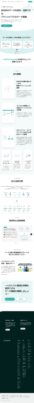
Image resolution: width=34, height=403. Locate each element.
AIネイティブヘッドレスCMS (24, 376)
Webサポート (18, 376)
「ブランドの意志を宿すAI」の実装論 (24, 363)
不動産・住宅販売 (24, 348)
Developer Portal (29, 350)
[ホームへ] (4, 1)
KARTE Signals (18, 350)
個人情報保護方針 (4, 398)
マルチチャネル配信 (18, 372)
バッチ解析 (18, 360)
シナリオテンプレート (18, 368)
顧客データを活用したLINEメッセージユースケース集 (24, 370)
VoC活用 (18, 381)
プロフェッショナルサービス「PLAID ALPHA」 (29, 360)
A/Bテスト (18, 382)
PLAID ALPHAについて (4, 274)
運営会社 (8, 398)
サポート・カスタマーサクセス (29, 344)
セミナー (24, 354)
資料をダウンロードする (10, 299)
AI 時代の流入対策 (24, 357)
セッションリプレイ (18, 364)
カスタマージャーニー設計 (19, 374)
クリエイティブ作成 (19, 366)
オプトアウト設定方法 (12, 395)
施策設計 (18, 370)
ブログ (28, 342)
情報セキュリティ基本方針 (19, 395)
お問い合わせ (21, 299)
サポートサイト (29, 348)
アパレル (24, 342)
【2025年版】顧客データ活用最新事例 (24, 373)
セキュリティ (29, 365)
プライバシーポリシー (25, 395)
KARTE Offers (18, 354)
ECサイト (24, 344)
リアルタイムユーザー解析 (18, 359)
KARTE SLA (29, 366)
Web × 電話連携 (18, 378)
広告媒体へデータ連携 (18, 387)
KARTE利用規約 (3, 395)
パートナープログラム (29, 356)
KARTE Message (18, 346)
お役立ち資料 (24, 367)
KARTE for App (18, 344)
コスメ (23, 343)
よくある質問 (29, 351)
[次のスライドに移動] (31, 234)
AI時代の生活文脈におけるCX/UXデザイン (24, 359)
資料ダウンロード (30, 1)
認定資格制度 (29, 346)
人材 (23, 349)
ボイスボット (18, 380)
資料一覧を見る (23, 328)
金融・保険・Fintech (24, 346)
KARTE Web (19, 342)
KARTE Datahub (18, 352)
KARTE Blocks (18, 348)
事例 (23, 340)
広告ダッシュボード (18, 385)
